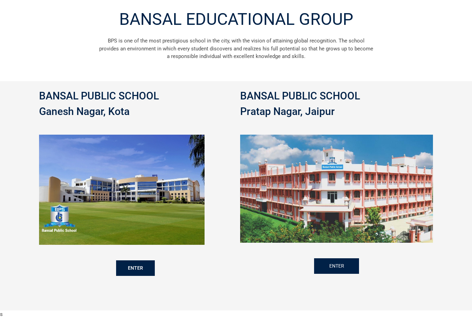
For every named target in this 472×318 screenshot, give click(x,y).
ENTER (135, 268)
